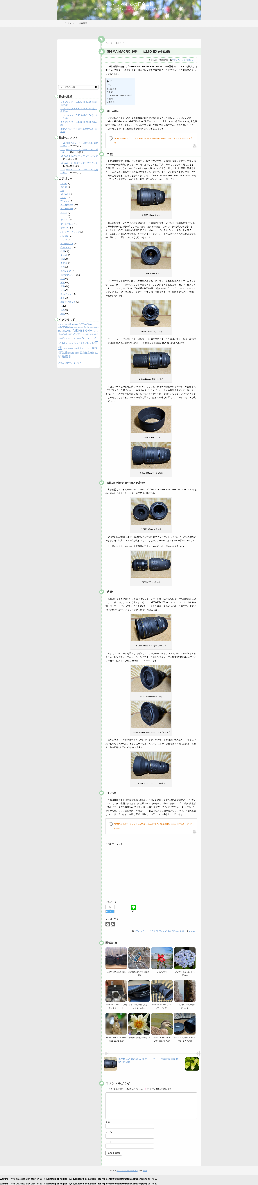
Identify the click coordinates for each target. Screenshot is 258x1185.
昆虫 (62, 278)
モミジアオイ (162, 972)
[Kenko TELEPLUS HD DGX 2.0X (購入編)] (162, 1024)
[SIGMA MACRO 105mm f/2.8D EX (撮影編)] (116, 1024)
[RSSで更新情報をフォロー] (113, 924)
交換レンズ (191, 60)
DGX (75, 327)
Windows (64, 201)
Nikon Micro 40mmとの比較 (120, 95)
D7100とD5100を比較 (116, 972)
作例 (62, 251)
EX (153, 931)
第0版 (145, 1171)
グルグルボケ (76, 338)
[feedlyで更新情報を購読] (107, 924)
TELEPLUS (62, 334)
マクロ (182, 60)
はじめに (113, 89)
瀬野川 (77, 353)
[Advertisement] (128, 874)
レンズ (77, 343)
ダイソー (64, 220)
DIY (62, 190)
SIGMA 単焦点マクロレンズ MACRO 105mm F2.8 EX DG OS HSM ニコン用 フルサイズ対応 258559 (153, 826)
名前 (107, 1122)
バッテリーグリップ (70, 232)
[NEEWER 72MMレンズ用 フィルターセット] (116, 991)
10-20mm (65, 324)
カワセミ (69, 338)
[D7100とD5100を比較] (116, 958)
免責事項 (83, 23)
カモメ (95, 334)
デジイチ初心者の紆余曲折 (129, 4)
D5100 (63, 183)
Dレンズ (147, 931)
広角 (62, 267)
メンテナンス (66, 243)
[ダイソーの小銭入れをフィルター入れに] (139, 991)
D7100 (63, 187)
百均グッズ (65, 294)
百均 (82, 352)
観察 (62, 310)
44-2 (76, 324)
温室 (72, 353)
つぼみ (70, 334)
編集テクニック (68, 302)
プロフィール (69, 23)
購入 (96, 353)
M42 (91, 327)
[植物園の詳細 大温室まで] (139, 1024)
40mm (71, 324)
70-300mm (83, 324)
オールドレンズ (88, 334)
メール (108, 1132)
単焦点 (63, 255)
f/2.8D (159, 931)
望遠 (62, 282)
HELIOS (80, 327)
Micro (60, 331)
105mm (138, 931)
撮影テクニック (68, 275)
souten (192, 931)
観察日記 (89, 352)
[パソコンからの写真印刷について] (185, 991)
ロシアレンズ (87, 343)
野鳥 (62, 313)
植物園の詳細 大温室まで (139, 1037)
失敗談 (63, 263)
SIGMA (175, 931)
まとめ (112, 102)
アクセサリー (66, 205)
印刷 (62, 259)
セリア (63, 216)
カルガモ (61, 338)
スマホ (63, 212)
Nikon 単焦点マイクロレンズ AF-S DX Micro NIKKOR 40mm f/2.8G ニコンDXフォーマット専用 (153, 140)
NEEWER (65, 194)
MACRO (167, 931)
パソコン (64, 236)
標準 (62, 286)
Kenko (86, 327)
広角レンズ (65, 271)
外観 (111, 92)
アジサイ (77, 334)
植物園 (62, 352)
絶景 (62, 298)
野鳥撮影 (65, 356)
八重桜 (65, 348)
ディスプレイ (66, 224)
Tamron (95, 331)
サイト (108, 1142)
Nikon (63, 197)
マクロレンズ (70, 343)
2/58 (59, 324)
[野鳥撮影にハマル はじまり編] (139, 958)
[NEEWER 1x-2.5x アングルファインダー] (162, 991)
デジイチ (175, 60)
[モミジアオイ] (162, 958)
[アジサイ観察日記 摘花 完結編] (185, 958)
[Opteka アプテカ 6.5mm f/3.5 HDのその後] (185, 1024)
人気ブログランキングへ (70, 363)
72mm (89, 324)
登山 (62, 290)
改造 (111, 99)
